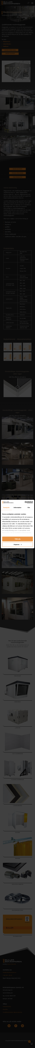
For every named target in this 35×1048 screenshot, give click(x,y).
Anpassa (16, 544)
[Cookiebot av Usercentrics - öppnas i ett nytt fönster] (25, 502)
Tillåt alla (17, 539)
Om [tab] (29, 507)
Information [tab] (17, 507)
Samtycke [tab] (6, 507)
